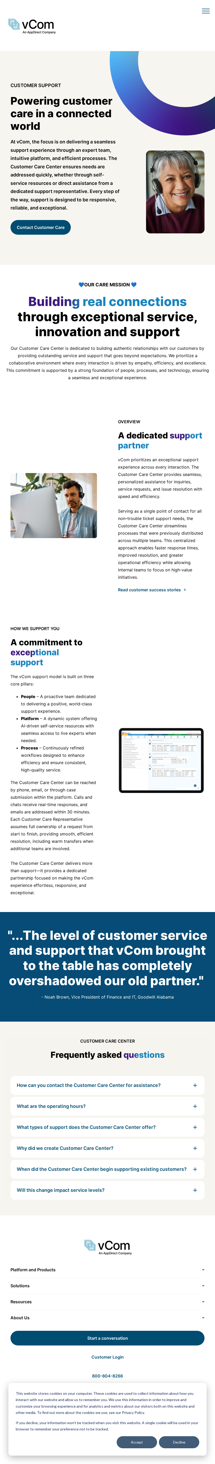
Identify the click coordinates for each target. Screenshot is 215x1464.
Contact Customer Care (40, 227)
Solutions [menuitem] (20, 1285)
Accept (137, 1442)
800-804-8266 (107, 1376)
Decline (179, 1442)
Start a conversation (107, 1338)
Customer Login (108, 1357)
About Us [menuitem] (20, 1317)
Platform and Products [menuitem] (33, 1269)
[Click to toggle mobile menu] (206, 11)
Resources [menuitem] (21, 1301)
